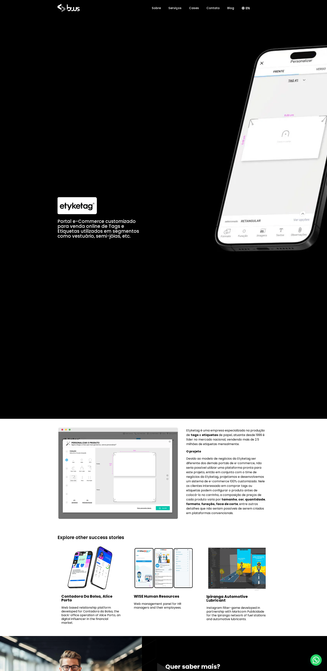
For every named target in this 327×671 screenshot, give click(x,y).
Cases (194, 8)
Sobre (156, 8)
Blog (230, 8)
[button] (316, 660)
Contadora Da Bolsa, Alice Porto (86, 598)
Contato (213, 8)
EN (248, 8)
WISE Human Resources (156, 596)
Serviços (174, 8)
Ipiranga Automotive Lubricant (227, 598)
